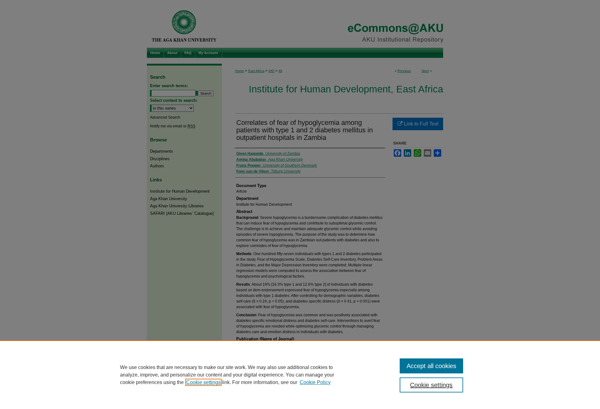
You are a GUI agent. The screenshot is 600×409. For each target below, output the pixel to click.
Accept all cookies (431, 365)
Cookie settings (203, 382)
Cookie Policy (315, 382)
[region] (300, 374)
